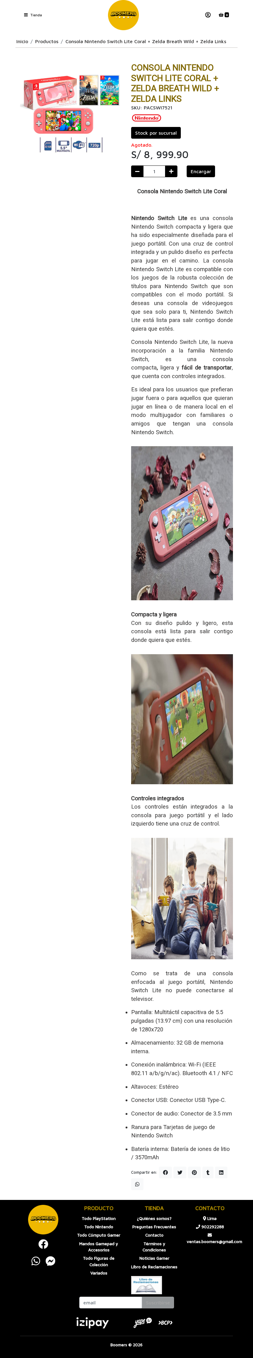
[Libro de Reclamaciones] (146, 1284)
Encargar (201, 171)
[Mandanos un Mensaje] (50, 1261)
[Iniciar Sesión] (208, 15)
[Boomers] (123, 15)
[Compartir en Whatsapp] (137, 1184)
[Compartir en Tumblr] (208, 1172)
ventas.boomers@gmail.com (210, 1241)
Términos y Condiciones (154, 1246)
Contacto (154, 1235)
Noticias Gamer (154, 1258)
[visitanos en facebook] (43, 1244)
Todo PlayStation (99, 1218)
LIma (211, 1218)
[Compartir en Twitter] (179, 1172)
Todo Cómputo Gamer (98, 1235)
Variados (98, 1272)
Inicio (22, 41)
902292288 (212, 1226)
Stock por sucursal (156, 133)
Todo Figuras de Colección (98, 1261)
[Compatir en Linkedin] (221, 1172)
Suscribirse (158, 1302)
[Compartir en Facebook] (165, 1172)
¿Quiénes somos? (154, 1218)
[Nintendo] (146, 117)
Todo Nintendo (98, 1226)
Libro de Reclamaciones (154, 1266)
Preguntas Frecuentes (154, 1226)
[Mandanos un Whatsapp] (36, 1261)
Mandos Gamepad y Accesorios (98, 1246)
